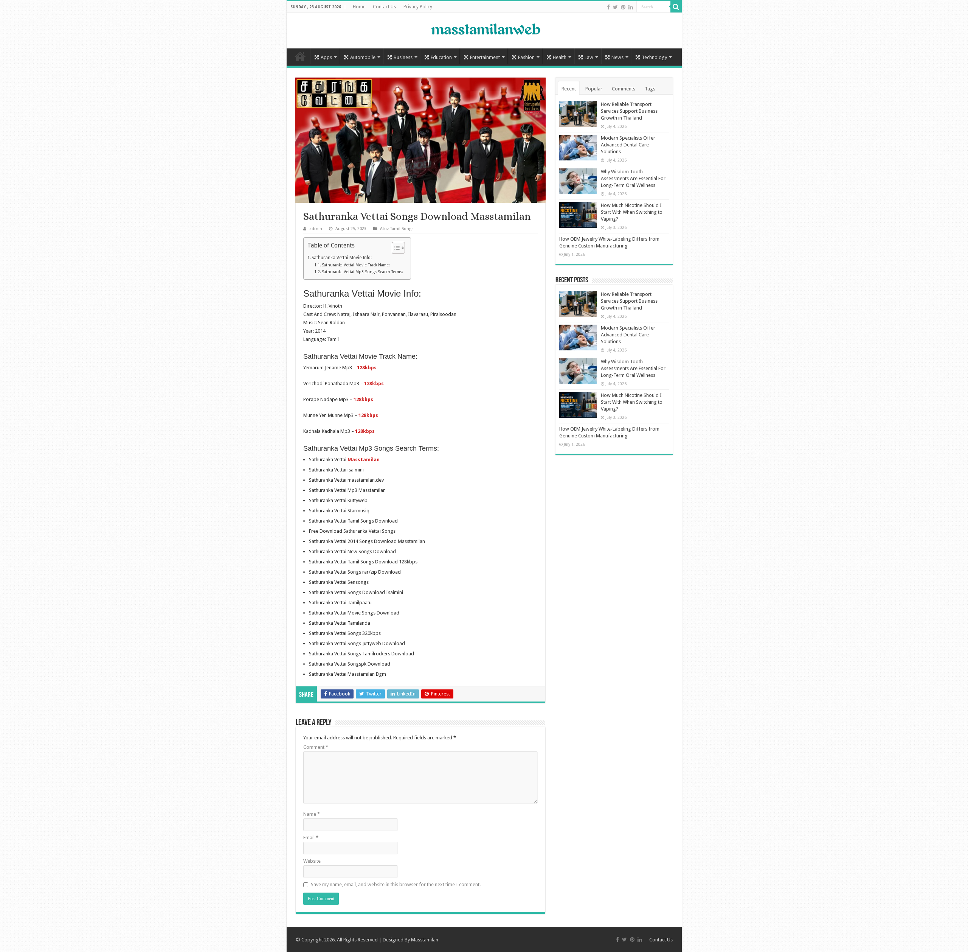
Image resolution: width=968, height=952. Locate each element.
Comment (315, 747)
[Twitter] (615, 7)
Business (403, 57)
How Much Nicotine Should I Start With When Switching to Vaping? (631, 212)
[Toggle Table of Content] (394, 247)
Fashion (526, 57)
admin (315, 228)
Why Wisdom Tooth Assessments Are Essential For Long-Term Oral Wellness (633, 178)
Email (310, 837)
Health (559, 57)
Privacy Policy (417, 6)
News (617, 57)
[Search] (676, 6)
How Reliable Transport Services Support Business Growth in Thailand (629, 111)
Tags (650, 89)
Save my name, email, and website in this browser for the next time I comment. (396, 884)
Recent (569, 89)
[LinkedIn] (631, 7)
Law (589, 57)
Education (441, 57)
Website (312, 861)
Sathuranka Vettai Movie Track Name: (356, 265)
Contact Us (384, 6)
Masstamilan (424, 940)
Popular (593, 89)
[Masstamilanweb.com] (484, 30)
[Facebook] (608, 7)
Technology (654, 57)
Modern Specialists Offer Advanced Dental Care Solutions (628, 144)
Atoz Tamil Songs (397, 228)
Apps (326, 57)
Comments (623, 89)
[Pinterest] (623, 7)
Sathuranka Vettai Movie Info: (342, 257)
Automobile (362, 57)
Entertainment (485, 57)
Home (359, 6)
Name (311, 814)
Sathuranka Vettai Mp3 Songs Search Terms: (362, 271)
